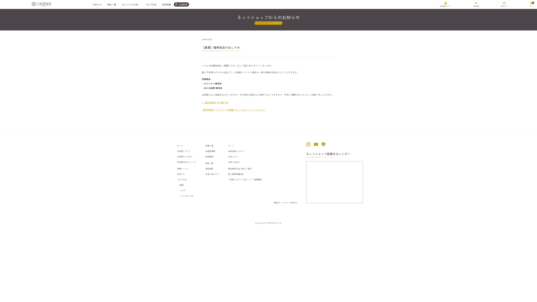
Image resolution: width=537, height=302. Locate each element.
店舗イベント (183, 168)
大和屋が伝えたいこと (186, 162)
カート (231, 145)
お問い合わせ (234, 162)
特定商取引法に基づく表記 (240, 168)
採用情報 (166, 4)
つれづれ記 (150, 4)
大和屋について (184, 151)
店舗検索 (181, 4)
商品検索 (209, 168)
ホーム (180, 145)
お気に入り (233, 156)
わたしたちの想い (131, 4)
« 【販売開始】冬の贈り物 (215, 102)
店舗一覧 (209, 145)
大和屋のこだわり (185, 156)
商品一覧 (111, 4)
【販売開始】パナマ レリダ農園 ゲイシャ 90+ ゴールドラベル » (234, 109)
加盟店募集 (210, 151)
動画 (182, 184)
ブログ (183, 190)
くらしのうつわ (186, 195)
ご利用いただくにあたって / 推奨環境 (245, 179)
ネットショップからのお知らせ (268, 23)
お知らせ (97, 4)
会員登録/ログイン (236, 151)
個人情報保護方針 (236, 174)
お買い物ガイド (212, 174)
